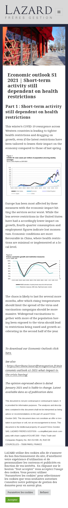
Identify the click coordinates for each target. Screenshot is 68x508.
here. (8, 353)
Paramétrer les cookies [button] (20, 492)
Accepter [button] (12, 499)
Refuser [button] (44, 492)
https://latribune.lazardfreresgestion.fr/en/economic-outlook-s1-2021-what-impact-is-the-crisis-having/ (33, 370)
